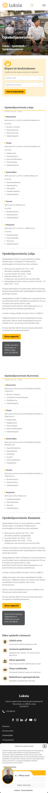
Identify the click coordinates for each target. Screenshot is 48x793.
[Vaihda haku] (32, 5)
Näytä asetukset (24, 785)
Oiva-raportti (11, 336)
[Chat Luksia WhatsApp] (35, 718)
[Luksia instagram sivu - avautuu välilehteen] (17, 718)
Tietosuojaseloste (27, 790)
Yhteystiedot (8, 740)
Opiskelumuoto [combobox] (13, 85)
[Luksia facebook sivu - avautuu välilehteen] (13, 718)
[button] (45, 746)
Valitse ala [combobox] (11, 78)
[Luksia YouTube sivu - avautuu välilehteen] (30, 718)
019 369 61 (10, 711)
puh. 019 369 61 (11, 353)
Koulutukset (7, 731)
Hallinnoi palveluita (9, 767)
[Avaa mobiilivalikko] (44, 5)
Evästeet (17, 790)
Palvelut (5, 726)
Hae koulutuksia (15, 91)
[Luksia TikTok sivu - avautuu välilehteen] (26, 718)
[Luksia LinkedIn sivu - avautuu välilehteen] (21, 718)
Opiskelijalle (7, 735)
